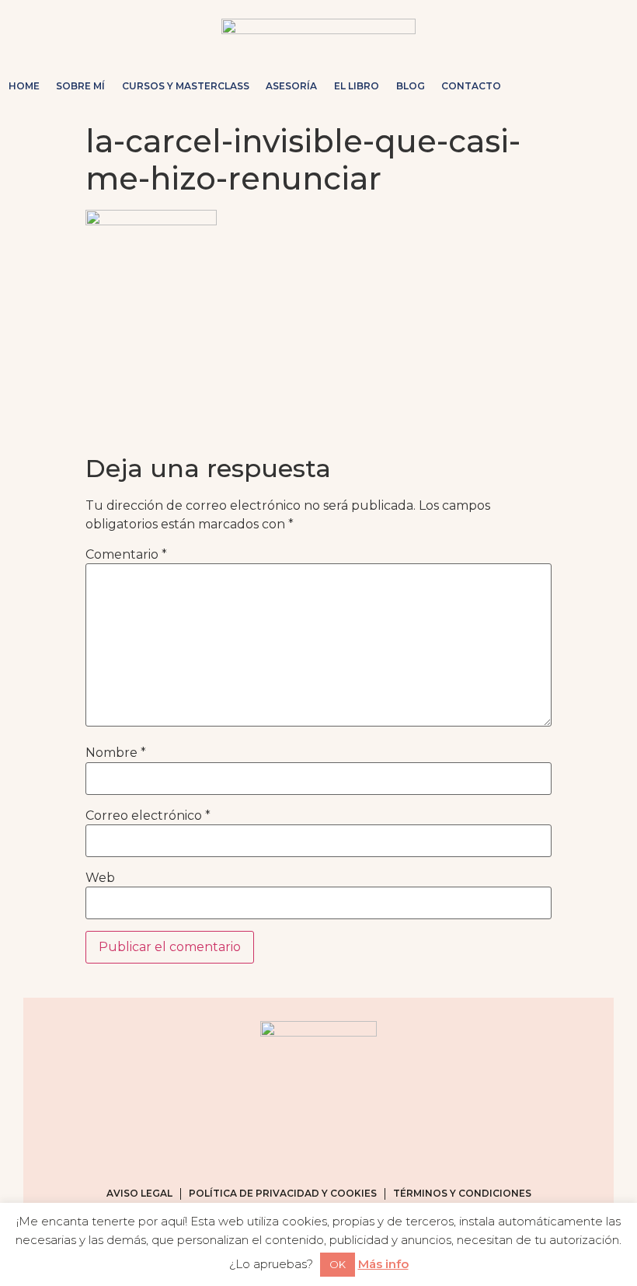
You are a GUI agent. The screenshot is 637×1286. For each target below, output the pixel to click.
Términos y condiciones (462, 1193)
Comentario (126, 555)
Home (24, 86)
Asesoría (291, 86)
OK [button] (337, 1264)
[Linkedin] (610, 86)
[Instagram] (536, 86)
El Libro (356, 86)
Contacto (471, 86)
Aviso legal (139, 1193)
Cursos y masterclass (185, 86)
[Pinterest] (585, 86)
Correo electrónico (148, 816)
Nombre (115, 753)
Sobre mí (80, 86)
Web (100, 878)
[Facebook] (561, 86)
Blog (410, 86)
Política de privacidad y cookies (283, 1193)
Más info (383, 1263)
